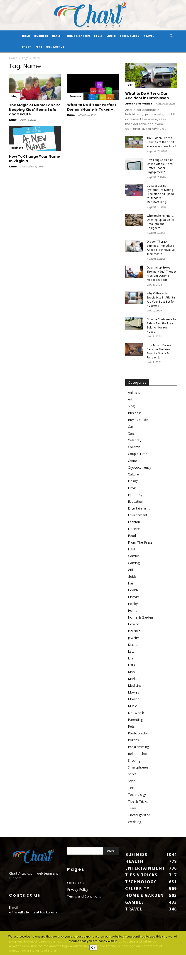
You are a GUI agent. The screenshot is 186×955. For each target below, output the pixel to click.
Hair (131, 583)
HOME (26, 36)
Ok (93, 947)
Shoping (134, 760)
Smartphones (138, 767)
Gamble (134, 556)
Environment (137, 515)
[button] (171, 36)
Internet (134, 631)
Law (131, 651)
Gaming (134, 563)
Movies (133, 692)
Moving (133, 699)
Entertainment (139, 508)
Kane (13, 120)
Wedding (134, 822)
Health (57, 36)
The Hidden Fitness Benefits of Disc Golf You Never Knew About (161, 142)
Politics (133, 740)
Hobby (133, 604)
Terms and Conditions (84, 896)
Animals (134, 392)
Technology (129, 36)
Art (130, 399)
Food (132, 535)
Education (135, 501)
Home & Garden (78, 36)
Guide (132, 576)
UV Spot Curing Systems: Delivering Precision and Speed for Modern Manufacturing (160, 194)
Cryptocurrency (139, 467)
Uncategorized (139, 815)
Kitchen (133, 644)
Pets (38, 47)
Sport (26, 47)
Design (133, 481)
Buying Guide (138, 420)
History (133, 597)
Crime (132, 460)
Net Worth (136, 713)
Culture (133, 474)
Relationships (138, 753)
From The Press (140, 542)
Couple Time (137, 454)
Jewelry (133, 638)
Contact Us (55, 47)
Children (134, 447)
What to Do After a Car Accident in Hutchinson (147, 95)
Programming (138, 747)
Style (98, 36)
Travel (148, 36)
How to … (135, 624)
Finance (134, 529)
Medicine (135, 685)
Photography (138, 733)
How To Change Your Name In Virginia (34, 158)
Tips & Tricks (138, 801)
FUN (131, 549)
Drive (132, 488)
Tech (131, 788)
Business (41, 36)
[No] (180, 943)
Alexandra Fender (138, 103)
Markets (134, 678)
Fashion (134, 522)
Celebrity (134, 440)
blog (14, 96)
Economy (135, 494)
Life (131, 658)
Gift (130, 569)
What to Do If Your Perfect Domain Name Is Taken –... (91, 107)
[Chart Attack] (93, 15)
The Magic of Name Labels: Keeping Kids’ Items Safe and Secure (34, 110)
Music (111, 36)
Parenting (135, 719)
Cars (131, 433)
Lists (131, 665)
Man (131, 672)
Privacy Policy (77, 889)
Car (129, 85)
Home (13, 58)
